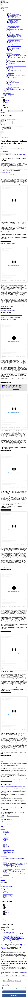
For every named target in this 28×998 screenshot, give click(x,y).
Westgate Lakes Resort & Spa (14, 15)
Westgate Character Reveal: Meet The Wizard (12, 866)
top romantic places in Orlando (16, 779)
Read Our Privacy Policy (6, 823)
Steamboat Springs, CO (10, 81)
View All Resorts (9, 12)
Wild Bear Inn (11, 73)
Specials (5, 90)
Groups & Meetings (7, 93)
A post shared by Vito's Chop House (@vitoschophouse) (13, 606)
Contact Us (5, 898)
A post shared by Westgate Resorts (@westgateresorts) (14, 218)
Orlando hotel (22, 179)
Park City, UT (9, 69)
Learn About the (11, 939)
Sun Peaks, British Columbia (14, 40)
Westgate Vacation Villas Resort (14, 19)
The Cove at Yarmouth (13, 43)
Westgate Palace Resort (13, 16)
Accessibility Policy (21, 945)
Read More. (16, 389)
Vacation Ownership (7, 896)
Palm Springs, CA (9, 67)
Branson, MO (8, 33)
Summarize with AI (4, 154)
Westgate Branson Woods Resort (15, 35)
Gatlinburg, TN (9, 53)
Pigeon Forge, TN (9, 71)
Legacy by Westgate (7, 895)
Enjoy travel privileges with (13, 936)
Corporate (5, 891)
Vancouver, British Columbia (14, 41)
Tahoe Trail (10, 80)
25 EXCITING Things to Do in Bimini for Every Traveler (15, 863)
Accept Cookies (14, 995)
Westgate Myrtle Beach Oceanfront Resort (17, 66)
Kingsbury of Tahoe (12, 78)
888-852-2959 (23, 791)
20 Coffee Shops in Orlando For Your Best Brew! (11, 317)
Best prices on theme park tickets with (13, 933)
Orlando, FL (8, 13)
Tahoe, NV (8, 76)
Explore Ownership (7, 95)
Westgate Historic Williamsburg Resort (16, 89)
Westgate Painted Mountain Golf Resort (16, 61)
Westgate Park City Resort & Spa (15, 70)
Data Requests (4, 947)
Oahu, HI (10, 51)
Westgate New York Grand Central (15, 29)
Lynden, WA (8, 59)
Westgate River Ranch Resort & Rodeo (16, 75)
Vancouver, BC (9, 86)
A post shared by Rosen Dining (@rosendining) (14, 544)
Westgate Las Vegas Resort (13, 26)
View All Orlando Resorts (13, 14)
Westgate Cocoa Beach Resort (14, 46)
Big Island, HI (11, 49)
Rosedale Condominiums (13, 87)
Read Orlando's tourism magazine (13, 938)
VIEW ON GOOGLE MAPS (6, 308)
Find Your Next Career (8, 894)
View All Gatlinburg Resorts (14, 54)
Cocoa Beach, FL (9, 44)
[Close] (25, 979)
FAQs (4, 897)
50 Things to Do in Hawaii (8, 870)
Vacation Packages (7, 91)
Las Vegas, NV (9, 23)
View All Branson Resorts (13, 34)
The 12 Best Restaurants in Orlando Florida (9, 765)
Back (2, 8)
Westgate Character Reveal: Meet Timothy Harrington (14, 869)
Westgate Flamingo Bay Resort (14, 27)
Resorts (4, 10)
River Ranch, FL (9, 74)
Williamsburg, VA (9, 88)
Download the (12, 942)
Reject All (14, 991)
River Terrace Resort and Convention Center (17, 57)
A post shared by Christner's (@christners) (10, 729)
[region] (14, 987)
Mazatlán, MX (9, 62)
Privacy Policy (11, 945)
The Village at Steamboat (13, 82)
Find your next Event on (11, 937)
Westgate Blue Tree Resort (13, 21)
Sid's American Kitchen (17, 223)
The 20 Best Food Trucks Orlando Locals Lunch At (11, 315)
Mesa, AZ (8, 60)
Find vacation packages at (13, 934)
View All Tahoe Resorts (13, 77)
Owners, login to (13, 940)
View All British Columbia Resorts (15, 39)
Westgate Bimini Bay (12, 31)
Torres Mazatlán (11, 63)
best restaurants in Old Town (6, 781)
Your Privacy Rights (12, 948)
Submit (2, 817)
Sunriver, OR (8, 83)
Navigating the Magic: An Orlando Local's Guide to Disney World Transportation (13, 865)
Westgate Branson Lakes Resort (14, 36)
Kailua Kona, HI (11, 50)
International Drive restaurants (10, 181)
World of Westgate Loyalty (8, 94)
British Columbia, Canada (11, 37)
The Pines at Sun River (13, 84)
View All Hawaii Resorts (13, 48)
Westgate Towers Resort (13, 20)
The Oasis (10, 68)
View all (8, 932)
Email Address (4, 815)
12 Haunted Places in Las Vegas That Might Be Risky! (14, 868)
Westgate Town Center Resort (14, 17)
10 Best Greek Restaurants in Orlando (8, 319)
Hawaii (7, 47)
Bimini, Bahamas (9, 30)
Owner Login (5, 110)
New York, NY (9, 28)
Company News (6, 892)
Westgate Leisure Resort (13, 22)
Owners (2, 97)
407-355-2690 (3, 792)
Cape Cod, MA (9, 42)
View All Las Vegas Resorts (14, 24)
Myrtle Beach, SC (9, 64)
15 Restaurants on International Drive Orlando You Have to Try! (14, 763)
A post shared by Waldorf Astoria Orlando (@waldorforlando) (14, 668)
